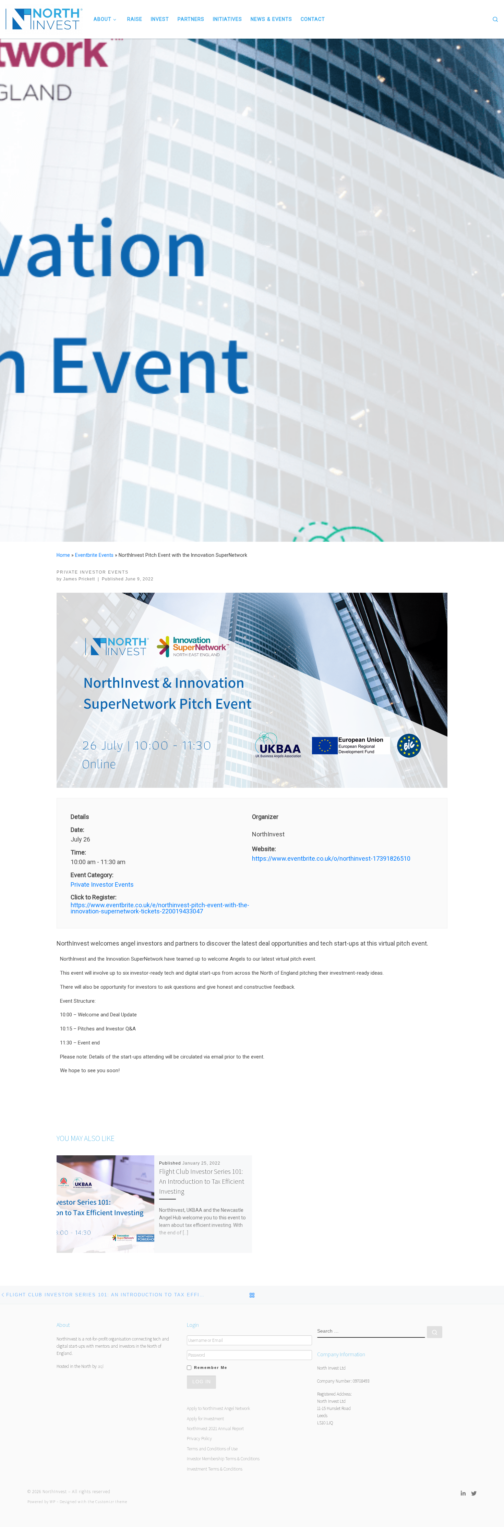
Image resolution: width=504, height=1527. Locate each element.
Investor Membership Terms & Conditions (223, 1458)
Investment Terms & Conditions (214, 1469)
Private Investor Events (102, 884)
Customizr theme (111, 1501)
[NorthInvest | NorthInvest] (44, 18)
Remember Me (210, 1367)
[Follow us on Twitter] (474, 1493)
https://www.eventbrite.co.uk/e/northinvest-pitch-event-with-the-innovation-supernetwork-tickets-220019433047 (160, 908)
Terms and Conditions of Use (212, 1449)
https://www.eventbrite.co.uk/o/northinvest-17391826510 (331, 858)
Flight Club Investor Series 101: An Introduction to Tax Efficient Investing (201, 1181)
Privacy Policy (199, 1438)
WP (53, 1501)
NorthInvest (55, 1491)
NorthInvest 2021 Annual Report (215, 1428)
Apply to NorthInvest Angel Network (218, 1408)
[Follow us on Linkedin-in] (463, 1493)
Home (63, 555)
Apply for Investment (205, 1418)
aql (101, 1366)
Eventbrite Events (94, 555)
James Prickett (79, 579)
